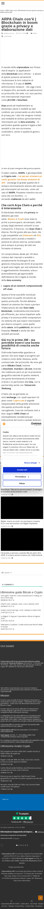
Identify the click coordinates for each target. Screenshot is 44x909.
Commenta (7, 36)
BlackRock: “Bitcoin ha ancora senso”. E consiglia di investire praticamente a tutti (21, 490)
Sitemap (11, 906)
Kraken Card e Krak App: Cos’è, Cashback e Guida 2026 (21, 610)
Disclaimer (38, 906)
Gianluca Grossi (9, 33)
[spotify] (29, 901)
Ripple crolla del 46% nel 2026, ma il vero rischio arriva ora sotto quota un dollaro (19, 761)
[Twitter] (16, 901)
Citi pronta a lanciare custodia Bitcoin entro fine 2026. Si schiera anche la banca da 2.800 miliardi (21, 554)
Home (2, 10)
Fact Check (33, 904)
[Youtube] (24, 901)
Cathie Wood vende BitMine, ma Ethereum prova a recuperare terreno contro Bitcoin (20, 769)
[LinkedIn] (22, 901)
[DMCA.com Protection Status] (22, 890)
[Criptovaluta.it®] (22, 3)
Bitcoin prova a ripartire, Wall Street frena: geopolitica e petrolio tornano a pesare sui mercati (21, 777)
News (35, 33)
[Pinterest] (19, 901)
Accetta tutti (22, 470)
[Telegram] (32, 901)
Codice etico (25, 904)
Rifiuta (22, 483)
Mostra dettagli (30, 463)
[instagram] (27, 901)
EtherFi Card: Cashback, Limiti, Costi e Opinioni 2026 (20, 604)
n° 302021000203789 (17, 858)
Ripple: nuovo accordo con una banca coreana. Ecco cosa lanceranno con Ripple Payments (20, 522)
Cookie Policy (29, 906)
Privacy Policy (19, 906)
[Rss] (11, 901)
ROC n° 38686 (32, 876)
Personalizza (20, 477)
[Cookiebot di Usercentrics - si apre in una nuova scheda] (31, 423)
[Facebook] (14, 901)
